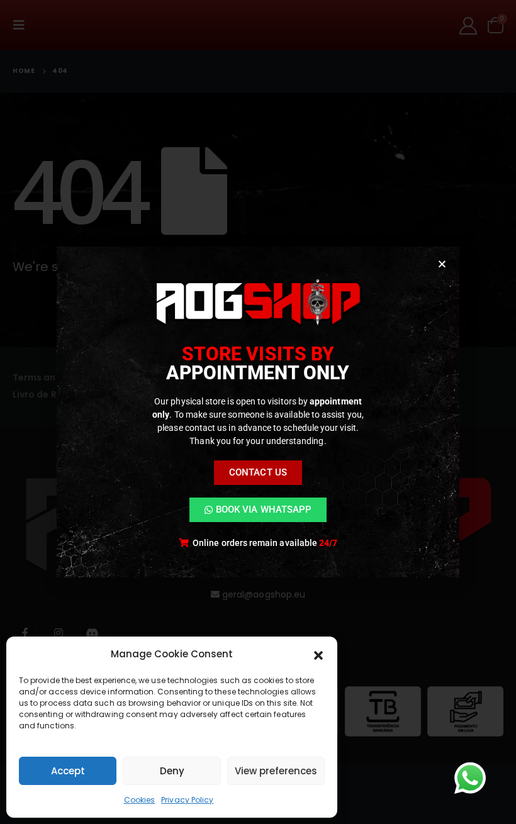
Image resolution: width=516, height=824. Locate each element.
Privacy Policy (187, 799)
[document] (258, 412)
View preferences (276, 770)
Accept (68, 770)
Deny (172, 770)
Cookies (139, 799)
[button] (318, 654)
